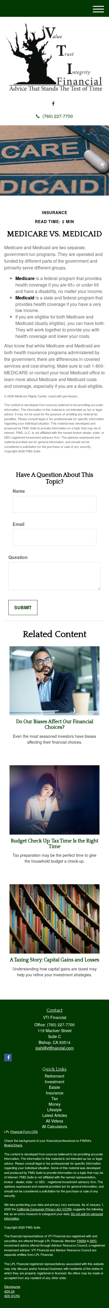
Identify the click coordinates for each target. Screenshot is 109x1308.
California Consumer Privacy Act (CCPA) (44, 1209)
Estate (54, 1087)
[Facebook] (53, 103)
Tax (54, 1098)
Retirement (54, 1076)
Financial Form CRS (24, 1131)
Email (18, 524)
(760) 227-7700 (57, 116)
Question (18, 557)
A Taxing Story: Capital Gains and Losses (54, 960)
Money (55, 1104)
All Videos (54, 1121)
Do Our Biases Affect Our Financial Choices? (54, 724)
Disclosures (12, 1286)
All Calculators (54, 1126)
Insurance (54, 1093)
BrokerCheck (13, 1145)
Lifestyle (54, 1109)
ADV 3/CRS (12, 1295)
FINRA (81, 1240)
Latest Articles (54, 1115)
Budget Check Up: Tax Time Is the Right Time (54, 843)
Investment (54, 1081)
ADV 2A (9, 1291)
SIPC (93, 1240)
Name (19, 491)
